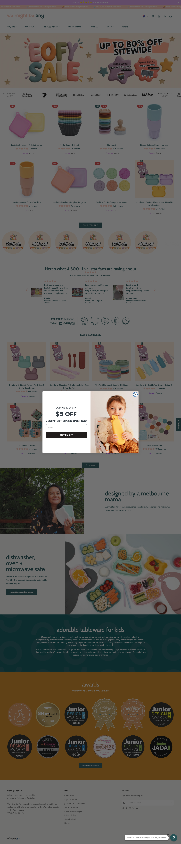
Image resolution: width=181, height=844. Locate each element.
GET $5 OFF (66, 434)
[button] (173, 837)
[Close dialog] (135, 394)
